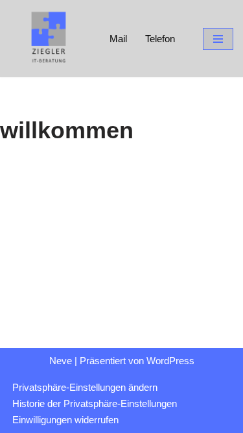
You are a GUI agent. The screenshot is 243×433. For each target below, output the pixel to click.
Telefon (160, 38)
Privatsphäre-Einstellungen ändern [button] (84, 387)
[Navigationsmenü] (218, 39)
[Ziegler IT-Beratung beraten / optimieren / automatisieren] (48, 38)
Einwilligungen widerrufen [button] (65, 419)
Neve (60, 360)
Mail (118, 38)
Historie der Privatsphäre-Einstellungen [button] (94, 403)
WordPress (170, 360)
